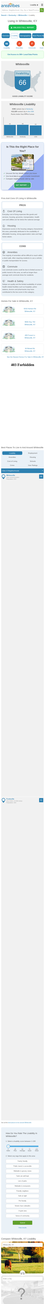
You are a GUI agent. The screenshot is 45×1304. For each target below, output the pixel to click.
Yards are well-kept (22, 1176)
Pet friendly (22, 1201)
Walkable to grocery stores (23, 1171)
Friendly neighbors (22, 1191)
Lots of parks (22, 1181)
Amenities (12, 457)
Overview (5, 36)
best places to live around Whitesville (19, 1122)
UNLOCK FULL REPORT (23, 27)
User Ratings (33, 465)
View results (22, 1228)
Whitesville (22, 15)
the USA (31, 111)
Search (4, 15)
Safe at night (22, 1196)
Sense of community (22, 1216)
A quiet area (23, 1211)
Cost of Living (12, 461)
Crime (12, 465)
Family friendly (22, 1161)
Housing (33, 457)
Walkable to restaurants (22, 1186)
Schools (33, 461)
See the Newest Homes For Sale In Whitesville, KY (25, 357)
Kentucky (12, 15)
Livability (33, 5)
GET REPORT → (22, 185)
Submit (22, 1223)
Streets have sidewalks (22, 1206)
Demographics (25, 36)
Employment (32, 453)
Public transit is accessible (23, 1166)
